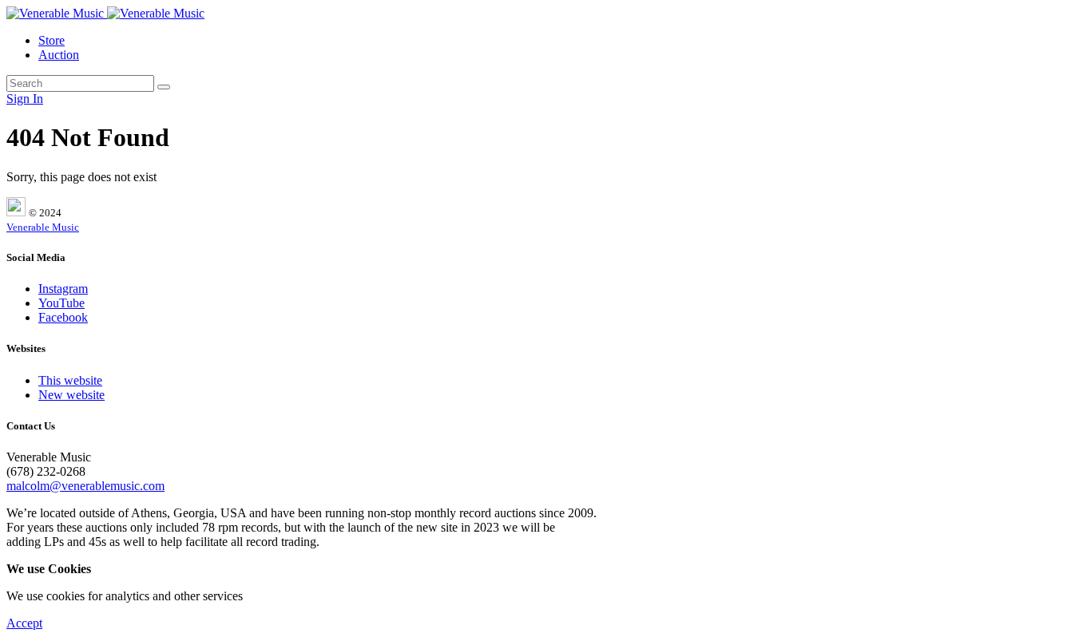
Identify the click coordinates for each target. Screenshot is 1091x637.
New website (71, 395)
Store (51, 40)
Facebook (63, 317)
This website (70, 380)
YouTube (61, 303)
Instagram (63, 288)
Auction (58, 54)
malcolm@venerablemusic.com (85, 486)
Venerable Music (42, 227)
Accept (24, 623)
